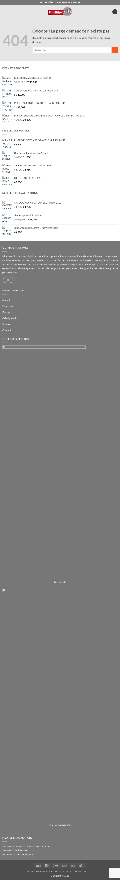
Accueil (6, 299)
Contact (6, 330)
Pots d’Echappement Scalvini (42, 871)
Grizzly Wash (9, 318)
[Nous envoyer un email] (10, 280)
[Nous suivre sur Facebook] (5, 280)
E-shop (6, 312)
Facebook (7, 306)
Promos (6, 324)
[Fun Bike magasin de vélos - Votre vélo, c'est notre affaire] (60, 12)
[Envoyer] (115, 50)
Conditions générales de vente (76, 871)
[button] (4, 12)
